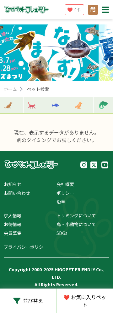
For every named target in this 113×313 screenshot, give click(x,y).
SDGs (61, 233)
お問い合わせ (17, 193)
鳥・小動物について (76, 224)
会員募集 (12, 233)
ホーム (10, 89)
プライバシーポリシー (26, 247)
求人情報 (12, 215)
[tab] (50, 76)
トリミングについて (76, 215)
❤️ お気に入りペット (84, 300)
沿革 (60, 202)
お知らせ (12, 184)
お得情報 (12, 224)
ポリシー (65, 193)
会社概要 (65, 184)
